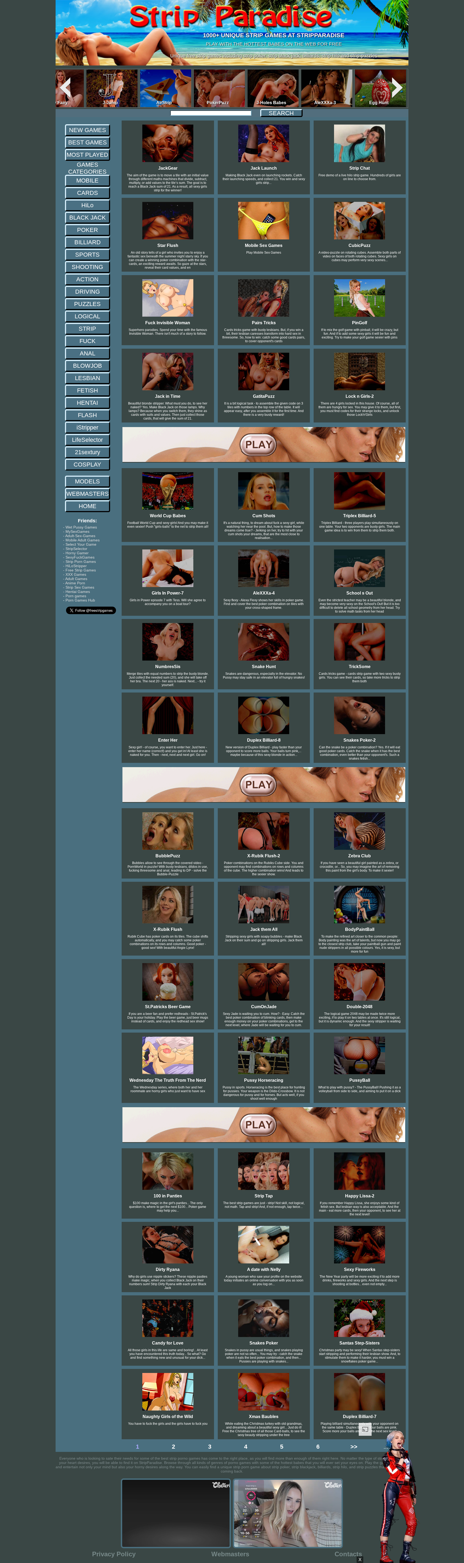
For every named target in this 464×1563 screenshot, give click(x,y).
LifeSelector (87, 439)
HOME (87, 506)
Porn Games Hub (80, 600)
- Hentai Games (76, 591)
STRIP (87, 328)
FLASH (87, 415)
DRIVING (87, 291)
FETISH (87, 390)
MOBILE (87, 180)
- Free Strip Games (79, 570)
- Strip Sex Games (78, 587)
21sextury (87, 452)
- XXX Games (74, 574)
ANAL (87, 353)
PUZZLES (87, 304)
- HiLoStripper (75, 566)
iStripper (87, 427)
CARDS (87, 193)
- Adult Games (75, 579)
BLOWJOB (87, 365)
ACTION (87, 279)
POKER (87, 230)
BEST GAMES (87, 142)
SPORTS (87, 254)
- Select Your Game (79, 544)
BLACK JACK (87, 217)
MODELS (87, 481)
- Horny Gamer (76, 553)
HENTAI (87, 402)
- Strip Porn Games (79, 561)
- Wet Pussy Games (80, 527)
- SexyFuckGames (79, 557)
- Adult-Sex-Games (79, 536)
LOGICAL (87, 316)
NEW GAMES (87, 130)
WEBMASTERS (87, 493)
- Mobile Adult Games (81, 540)
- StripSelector (75, 548)
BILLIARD (87, 242)
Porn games (76, 596)
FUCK (87, 341)
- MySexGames (77, 531)
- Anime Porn (74, 583)
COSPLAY (87, 464)
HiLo (87, 205)
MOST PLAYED (87, 154)
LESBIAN (87, 378)
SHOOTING (87, 267)
